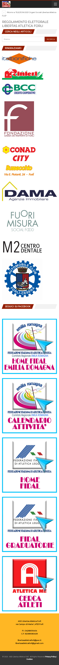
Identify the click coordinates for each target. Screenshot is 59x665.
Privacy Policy (50, 657)
